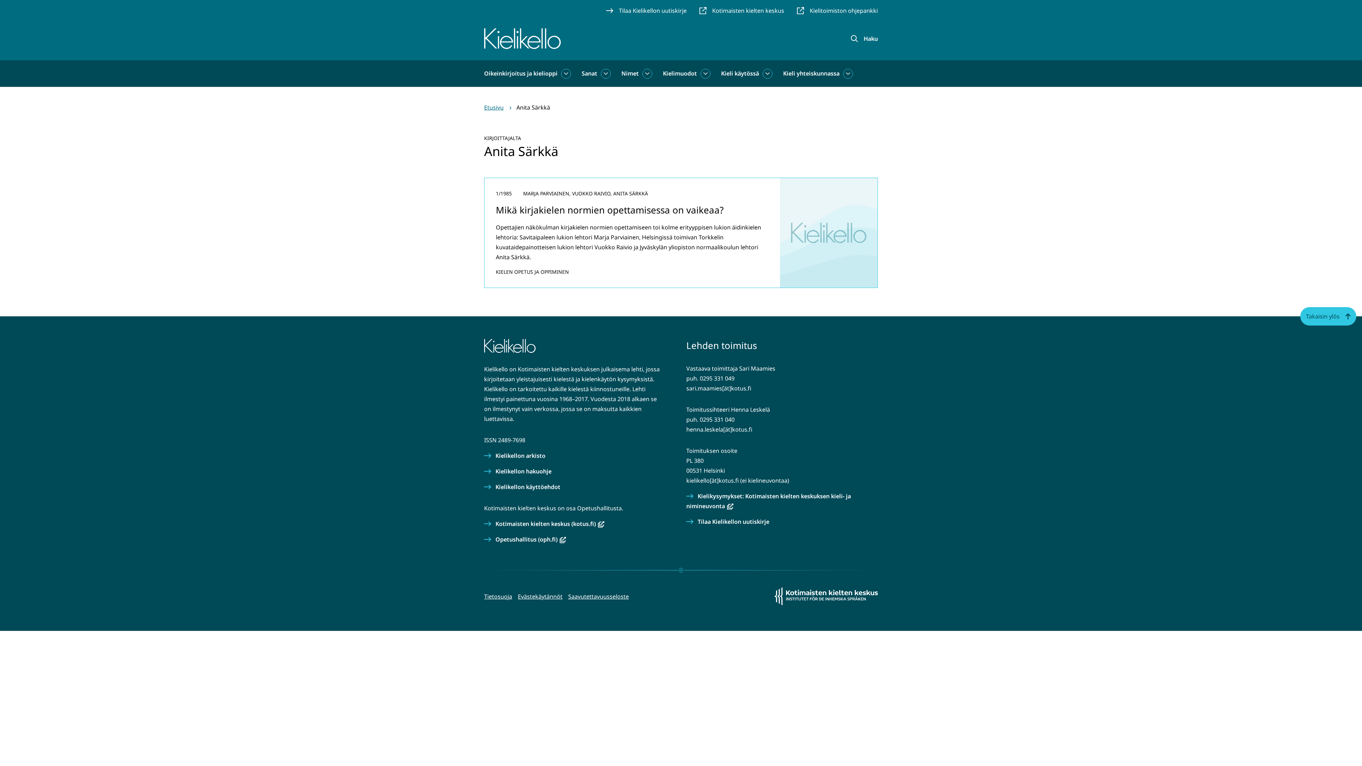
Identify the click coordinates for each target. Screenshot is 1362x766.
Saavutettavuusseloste (598, 596)
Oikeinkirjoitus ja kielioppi (521, 73)
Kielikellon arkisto (520, 456)
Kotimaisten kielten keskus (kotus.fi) (549, 524)
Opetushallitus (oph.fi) (530, 539)
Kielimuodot (680, 73)
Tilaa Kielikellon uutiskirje (733, 522)
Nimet (630, 73)
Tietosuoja (498, 596)
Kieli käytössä (740, 73)
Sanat (589, 73)
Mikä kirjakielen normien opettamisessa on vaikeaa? (610, 210)
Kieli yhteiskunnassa (811, 73)
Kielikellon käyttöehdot (527, 487)
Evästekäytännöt (540, 596)
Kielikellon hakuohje (523, 471)
